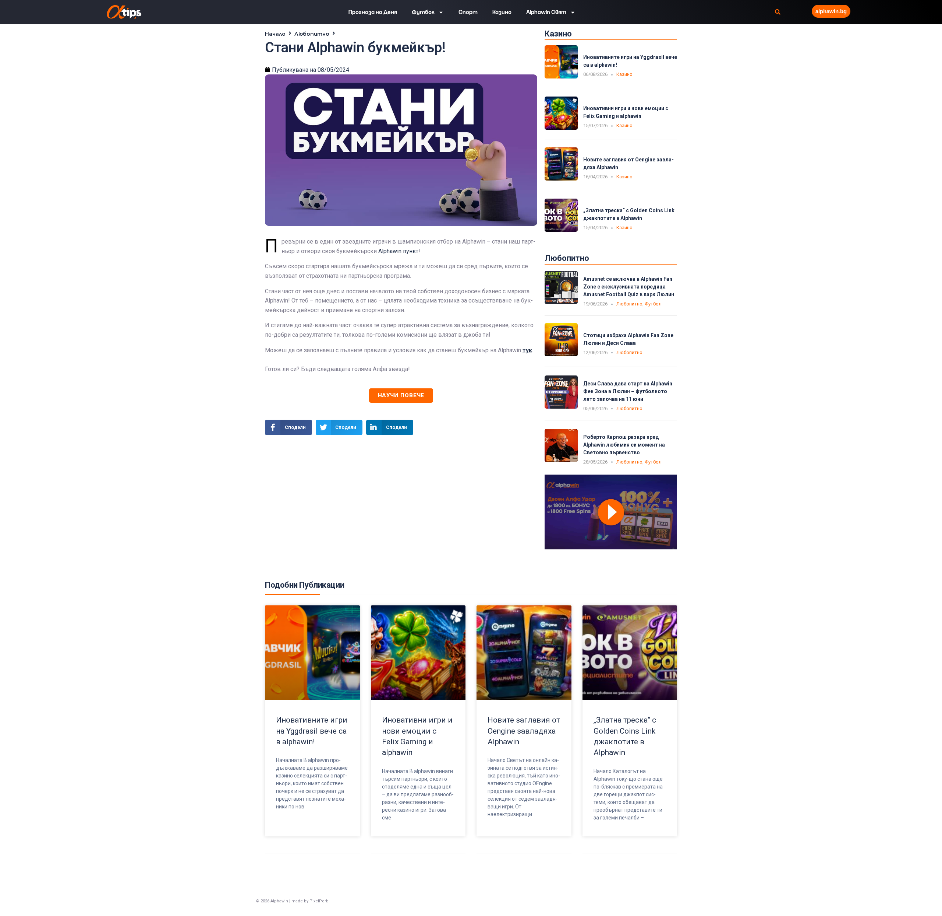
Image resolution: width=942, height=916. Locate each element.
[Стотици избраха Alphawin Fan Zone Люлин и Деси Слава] (561, 354)
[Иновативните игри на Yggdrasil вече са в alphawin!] (561, 76)
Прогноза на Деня (372, 12)
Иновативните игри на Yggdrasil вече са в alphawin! (311, 731)
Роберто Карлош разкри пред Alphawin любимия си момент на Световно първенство (624, 444)
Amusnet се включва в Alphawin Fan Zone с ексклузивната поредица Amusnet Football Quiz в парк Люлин (628, 286)
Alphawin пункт (398, 251)
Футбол (423, 12)
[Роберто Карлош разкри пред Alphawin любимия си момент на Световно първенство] (561, 460)
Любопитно (311, 34)
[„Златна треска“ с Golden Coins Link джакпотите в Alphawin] (561, 229)
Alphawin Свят (546, 12)
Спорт (468, 12)
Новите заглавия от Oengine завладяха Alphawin (524, 731)
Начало (275, 34)
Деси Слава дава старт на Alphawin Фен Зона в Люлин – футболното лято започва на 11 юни (627, 391)
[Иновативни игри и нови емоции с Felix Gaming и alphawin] (561, 127)
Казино (501, 12)
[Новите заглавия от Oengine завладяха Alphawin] (561, 178)
